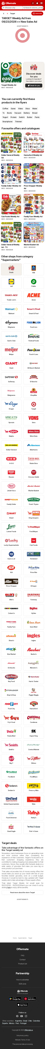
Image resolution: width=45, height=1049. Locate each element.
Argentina (18, 1021)
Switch (21, 117)
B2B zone (22, 984)
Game (13, 108)
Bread (34, 113)
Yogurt (5, 117)
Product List (22, 964)
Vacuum (17, 113)
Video (20, 108)
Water (34, 108)
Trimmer (18, 121)
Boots (9, 113)
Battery (27, 113)
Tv (3, 113)
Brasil (25, 1021)
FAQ (22, 955)
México (11, 1023)
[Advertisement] (22, 42)
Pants (37, 117)
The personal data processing (22, 1044)
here (9, 887)
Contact (22, 959)
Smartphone (7, 121)
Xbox (27, 108)
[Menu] (41, 3)
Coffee (5, 108)
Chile (30, 1021)
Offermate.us (28, 1030)
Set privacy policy (22, 1035)
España (5, 1023)
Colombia (36, 1021)
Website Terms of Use (22, 1040)
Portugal (23, 1023)
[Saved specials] (33, 3)
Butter (29, 117)
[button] (37, 3)
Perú (17, 1023)
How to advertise (22, 980)
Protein (13, 117)
